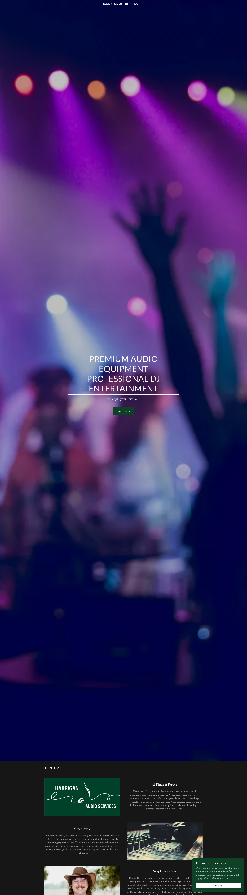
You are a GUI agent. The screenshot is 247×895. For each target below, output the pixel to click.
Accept (218, 885)
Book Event (123, 411)
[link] (123, 4)
